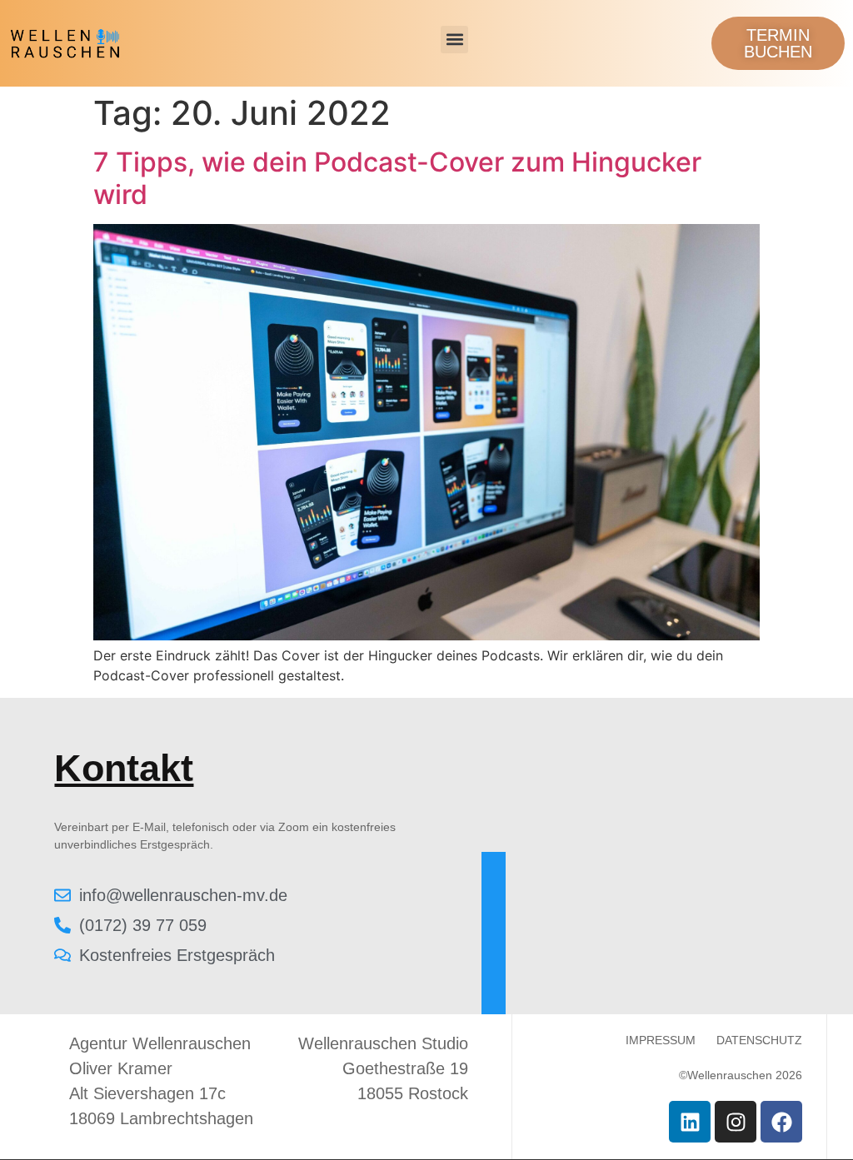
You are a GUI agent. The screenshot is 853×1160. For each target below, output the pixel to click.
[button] (454, 39)
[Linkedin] (690, 1122)
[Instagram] (735, 1122)
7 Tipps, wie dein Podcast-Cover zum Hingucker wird (397, 178)
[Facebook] (781, 1122)
